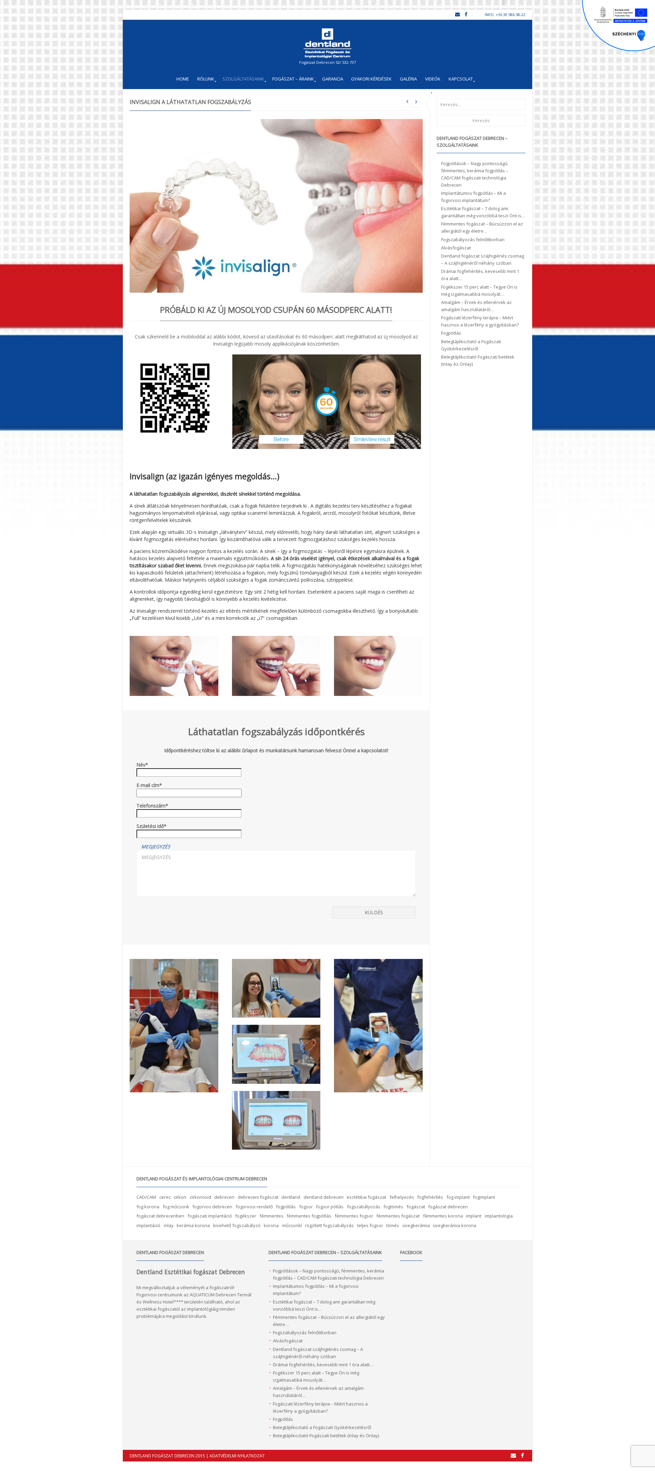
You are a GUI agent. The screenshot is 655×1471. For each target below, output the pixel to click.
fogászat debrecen (448, 1207)
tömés (392, 1225)
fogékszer (245, 1216)
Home (182, 79)
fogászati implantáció (210, 1216)
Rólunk (205, 79)
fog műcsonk (176, 1207)
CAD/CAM (146, 1197)
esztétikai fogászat (366, 1197)
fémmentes (271, 1216)
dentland (290, 1197)
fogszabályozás (363, 1207)
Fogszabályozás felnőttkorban (473, 239)
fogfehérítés (430, 1197)
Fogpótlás (451, 333)
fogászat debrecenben (160, 1216)
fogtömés (393, 1207)
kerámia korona (193, 1225)
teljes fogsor (370, 1225)
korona (271, 1225)
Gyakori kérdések (371, 79)
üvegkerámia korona (454, 1225)
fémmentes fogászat (398, 1216)
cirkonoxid (200, 1197)
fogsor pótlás (330, 1207)
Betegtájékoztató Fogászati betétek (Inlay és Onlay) (326, 1435)
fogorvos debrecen (212, 1207)
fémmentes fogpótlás (309, 1216)
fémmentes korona (443, 1216)
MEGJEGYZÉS (155, 846)
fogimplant (484, 1197)
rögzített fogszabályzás (329, 1225)
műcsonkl (292, 1225)
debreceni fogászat (258, 1197)
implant (473, 1216)
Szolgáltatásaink (243, 79)
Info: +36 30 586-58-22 (505, 14)
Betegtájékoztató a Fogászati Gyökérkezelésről (322, 1427)
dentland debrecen (324, 1197)
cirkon (180, 1197)
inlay (169, 1225)
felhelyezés (402, 1197)
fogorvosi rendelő (254, 1207)
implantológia (499, 1216)
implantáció (148, 1225)
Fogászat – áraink (293, 79)
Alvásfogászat (456, 248)
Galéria (408, 79)
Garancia (332, 79)
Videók (432, 79)
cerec (165, 1197)
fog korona (147, 1207)
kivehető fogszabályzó (237, 1225)
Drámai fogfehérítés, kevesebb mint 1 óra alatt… (323, 1364)
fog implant (458, 1197)
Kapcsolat (461, 79)
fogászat (416, 1207)
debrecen (224, 1197)
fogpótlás (286, 1207)
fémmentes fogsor (354, 1216)
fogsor (306, 1207)
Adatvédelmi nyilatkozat (237, 1456)
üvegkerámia (416, 1225)
